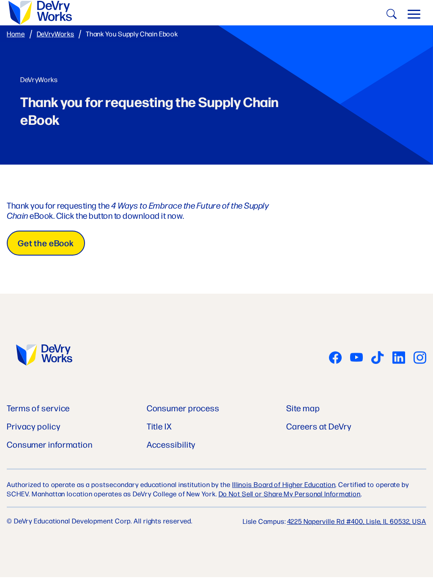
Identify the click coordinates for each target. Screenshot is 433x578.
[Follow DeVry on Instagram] (420, 358)
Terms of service (38, 407)
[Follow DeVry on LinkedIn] (398, 358)
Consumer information (50, 444)
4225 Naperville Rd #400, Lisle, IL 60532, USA (357, 521)
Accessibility (171, 444)
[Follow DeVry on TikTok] (377, 358)
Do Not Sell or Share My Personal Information (290, 493)
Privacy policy (33, 426)
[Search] (390, 15)
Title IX (159, 426)
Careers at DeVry (318, 426)
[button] (414, 16)
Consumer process (183, 407)
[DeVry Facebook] (335, 358)
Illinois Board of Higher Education (284, 484)
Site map (303, 407)
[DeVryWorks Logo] (44, 355)
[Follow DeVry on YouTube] (356, 358)
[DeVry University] (40, 13)
